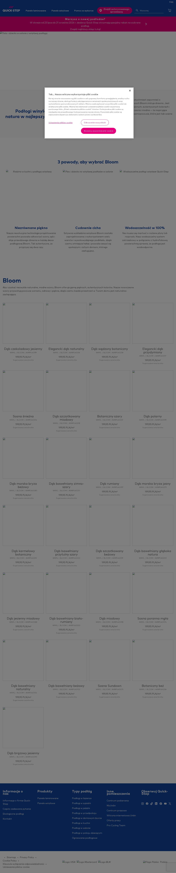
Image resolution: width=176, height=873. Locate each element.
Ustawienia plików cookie (61, 122)
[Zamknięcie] (130, 91)
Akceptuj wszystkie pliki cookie (98, 131)
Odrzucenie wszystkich (95, 122)
